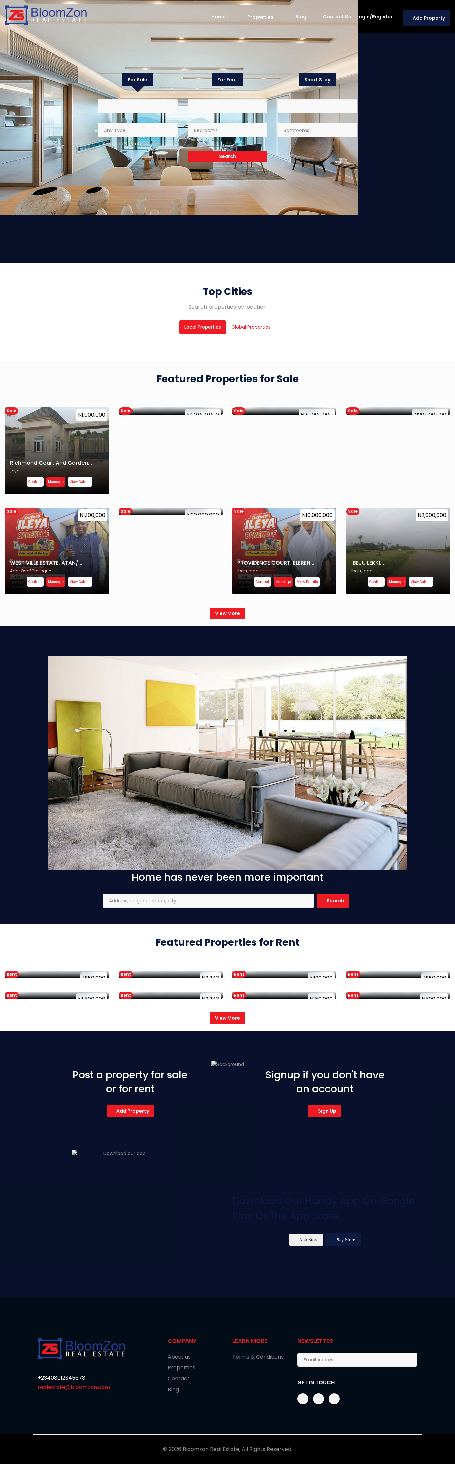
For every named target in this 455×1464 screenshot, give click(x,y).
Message (56, 481)
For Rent (227, 79)
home (218, 16)
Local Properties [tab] (202, 327)
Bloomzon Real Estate (211, 1449)
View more (227, 613)
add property (132, 1111)
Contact (35, 481)
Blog (300, 16)
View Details (80, 481)
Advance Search (122, 143)
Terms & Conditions (258, 1356)
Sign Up (326, 1111)
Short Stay (317, 79)
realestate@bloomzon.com (74, 1387)
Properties (260, 17)
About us (179, 1356)
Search (335, 900)
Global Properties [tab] (251, 327)
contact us (337, 16)
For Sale (137, 79)
